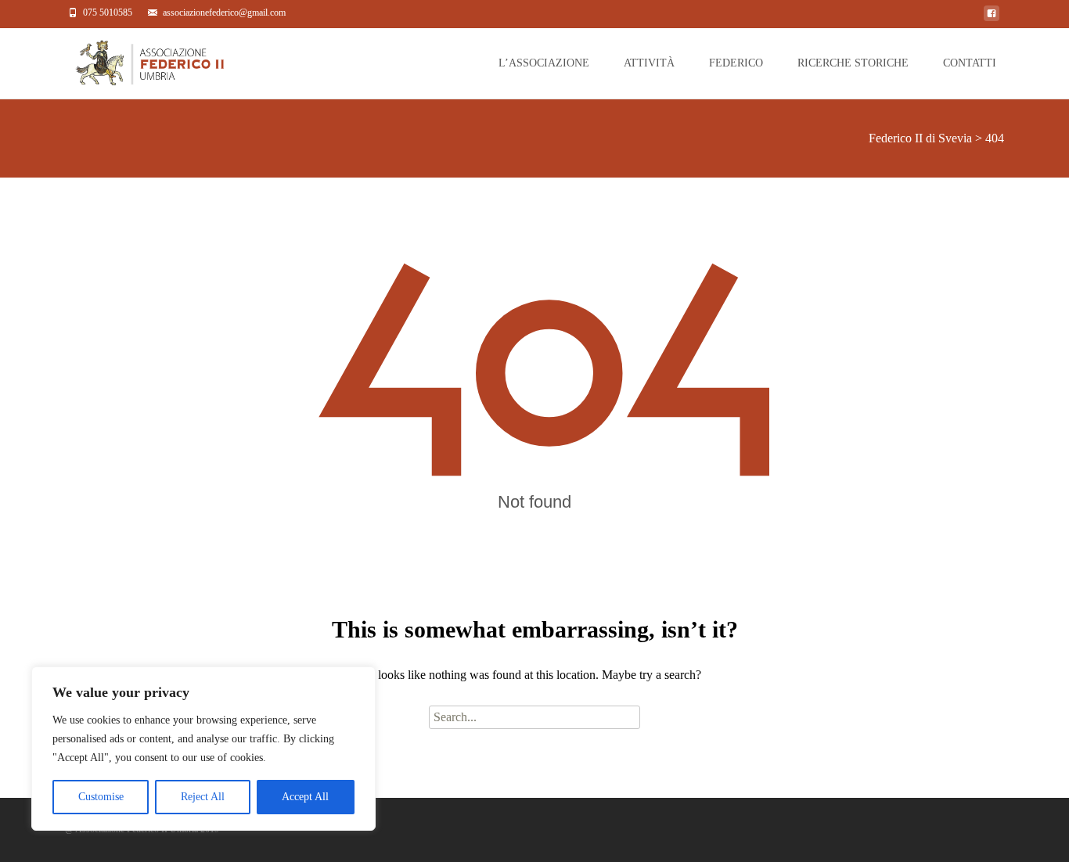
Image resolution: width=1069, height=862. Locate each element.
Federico (736, 63)
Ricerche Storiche (853, 63)
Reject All (203, 797)
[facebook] (991, 17)
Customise (101, 797)
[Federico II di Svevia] (132, 59)
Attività (649, 63)
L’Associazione (544, 63)
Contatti (969, 63)
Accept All (305, 797)
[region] (203, 748)
